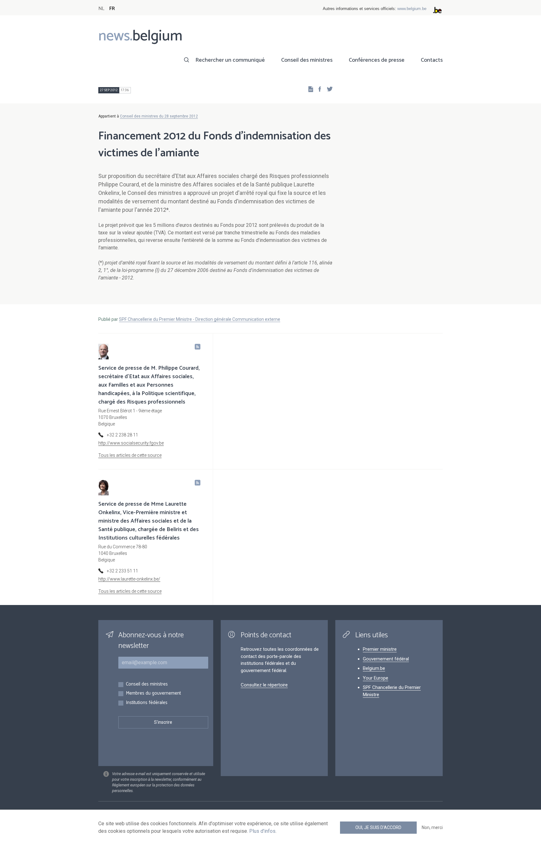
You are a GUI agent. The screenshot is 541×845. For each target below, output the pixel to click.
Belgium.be (374, 668)
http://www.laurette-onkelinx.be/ (129, 579)
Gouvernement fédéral (386, 659)
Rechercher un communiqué (230, 60)
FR (112, 8)
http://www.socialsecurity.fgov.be (131, 443)
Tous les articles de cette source (130, 455)
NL (101, 8)
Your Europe (375, 678)
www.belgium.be (411, 8)
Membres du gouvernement (153, 693)
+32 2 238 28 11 (122, 434)
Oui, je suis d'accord (378, 827)
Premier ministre (380, 649)
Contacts (432, 60)
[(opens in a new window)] (317, 89)
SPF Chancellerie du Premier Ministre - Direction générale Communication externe (199, 319)
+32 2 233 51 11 (122, 570)
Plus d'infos (262, 831)
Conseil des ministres (306, 60)
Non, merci (432, 827)
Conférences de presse (376, 60)
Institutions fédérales (146, 703)
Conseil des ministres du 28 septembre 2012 (159, 116)
